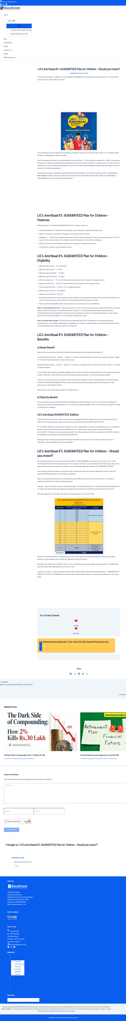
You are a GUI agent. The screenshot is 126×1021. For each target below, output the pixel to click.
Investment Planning (19, 758)
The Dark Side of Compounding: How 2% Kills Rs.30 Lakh (24, 755)
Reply (16, 865)
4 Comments (8, 758)
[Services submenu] (20, 958)
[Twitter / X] (3, 4)
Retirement (104, 758)
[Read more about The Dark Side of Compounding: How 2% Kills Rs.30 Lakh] (41, 750)
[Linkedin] (6, 4)
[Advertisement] (78, 96)
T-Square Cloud (73, 1017)
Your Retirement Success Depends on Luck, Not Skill (99, 755)
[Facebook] (1, 4)
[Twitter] (75, 674)
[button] (14, 21)
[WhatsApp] (87, 674)
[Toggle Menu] (19, 26)
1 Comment (83, 758)
